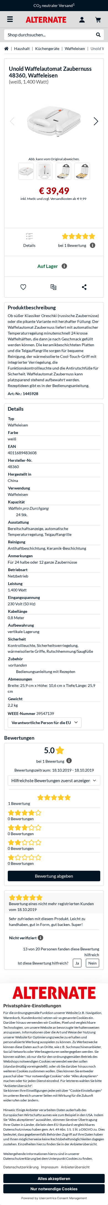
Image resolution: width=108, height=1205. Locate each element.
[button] (11, 121)
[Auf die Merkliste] (23, 287)
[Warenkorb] (98, 19)
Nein (92, 963)
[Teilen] (84, 287)
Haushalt (22, 48)
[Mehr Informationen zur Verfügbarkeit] (64, 266)
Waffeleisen (75, 48)
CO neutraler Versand (54, 5)
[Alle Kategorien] (10, 19)
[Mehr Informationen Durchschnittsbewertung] (92, 245)
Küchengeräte (47, 48)
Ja (77, 963)
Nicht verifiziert (23, 937)
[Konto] (82, 19)
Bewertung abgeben (54, 875)
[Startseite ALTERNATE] (46, 19)
